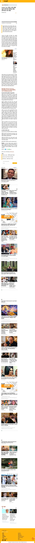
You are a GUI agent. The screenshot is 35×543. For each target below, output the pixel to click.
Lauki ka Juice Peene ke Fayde (7, 156)
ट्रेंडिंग (3, 533)
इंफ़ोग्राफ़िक (4, 536)
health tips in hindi (10, 158)
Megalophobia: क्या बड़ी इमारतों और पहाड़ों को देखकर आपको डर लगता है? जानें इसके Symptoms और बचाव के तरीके (13, 517)
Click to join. (12, 151)
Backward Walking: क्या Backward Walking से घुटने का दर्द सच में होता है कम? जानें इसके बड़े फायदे (5, 517)
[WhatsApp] (15, 19)
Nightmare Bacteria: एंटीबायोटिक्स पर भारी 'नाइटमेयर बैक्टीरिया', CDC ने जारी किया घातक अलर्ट (9, 90)
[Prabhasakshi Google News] (16, 23)
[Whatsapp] (9, 149)
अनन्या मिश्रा (3, 23)
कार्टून (3, 537)
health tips (4, 158)
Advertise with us (21, 536)
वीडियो (3, 535)
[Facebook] (15, 15)
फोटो (3, 534)
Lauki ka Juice (4, 155)
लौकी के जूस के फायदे (11, 155)
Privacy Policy (20, 537)
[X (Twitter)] (15, 17)
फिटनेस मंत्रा (6, 5)
